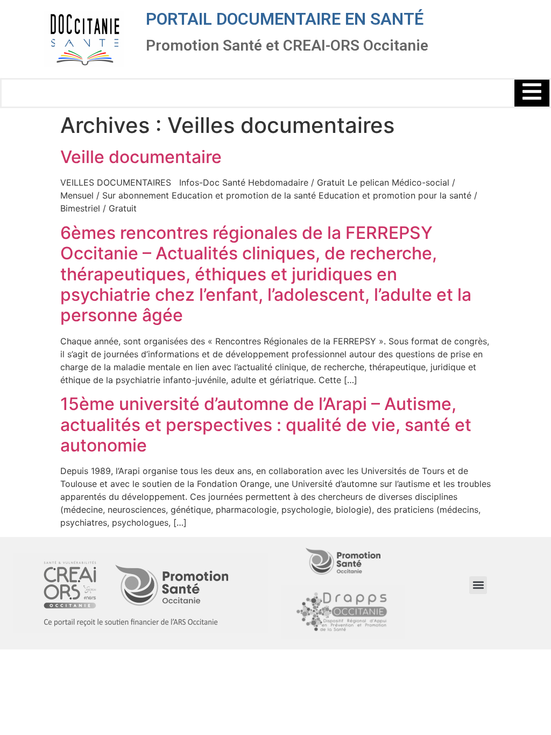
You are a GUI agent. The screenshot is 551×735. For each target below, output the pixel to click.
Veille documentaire (141, 156)
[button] (478, 585)
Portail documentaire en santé (284, 19)
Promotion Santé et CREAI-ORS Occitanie (287, 45)
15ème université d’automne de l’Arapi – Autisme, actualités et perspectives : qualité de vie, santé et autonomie (265, 424)
